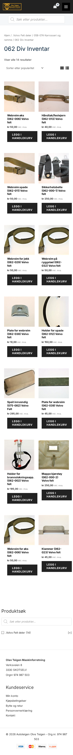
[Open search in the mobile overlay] (36, 19)
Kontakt (10, 715)
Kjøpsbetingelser (16, 700)
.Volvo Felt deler (21, 35)
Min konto (12, 695)
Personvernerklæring (19, 710)
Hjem (7, 35)
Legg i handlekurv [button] (22, 136)
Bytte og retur (14, 705)
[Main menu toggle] (66, 7)
